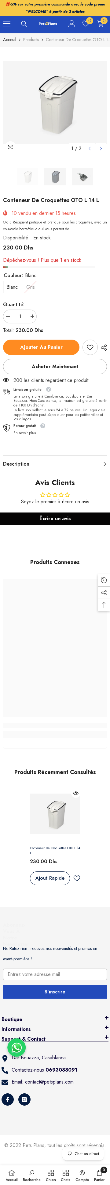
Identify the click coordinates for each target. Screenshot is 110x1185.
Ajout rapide (49, 878)
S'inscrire (55, 991)
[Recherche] (24, 24)
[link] (90, 347)
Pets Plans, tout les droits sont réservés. (64, 1145)
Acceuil (9, 39)
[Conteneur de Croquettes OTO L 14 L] (55, 814)
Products (31, 39)
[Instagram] (24, 1099)
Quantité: (13, 304)
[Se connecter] (71, 23)
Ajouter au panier (42, 347)
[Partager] (102, 347)
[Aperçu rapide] (75, 793)
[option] (55, 102)
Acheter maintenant (55, 366)
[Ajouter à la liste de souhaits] (76, 878)
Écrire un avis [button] (55, 518)
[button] (89, 148)
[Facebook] (8, 1099)
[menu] (6, 23)
